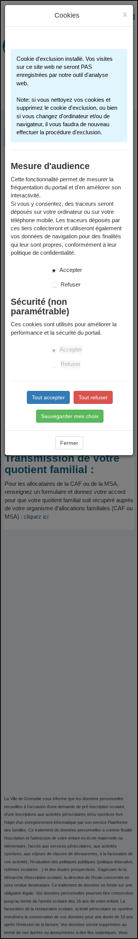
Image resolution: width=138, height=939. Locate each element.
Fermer (69, 443)
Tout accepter (48, 397)
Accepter (70, 270)
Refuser (70, 285)
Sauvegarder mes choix (70, 416)
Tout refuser (93, 397)
